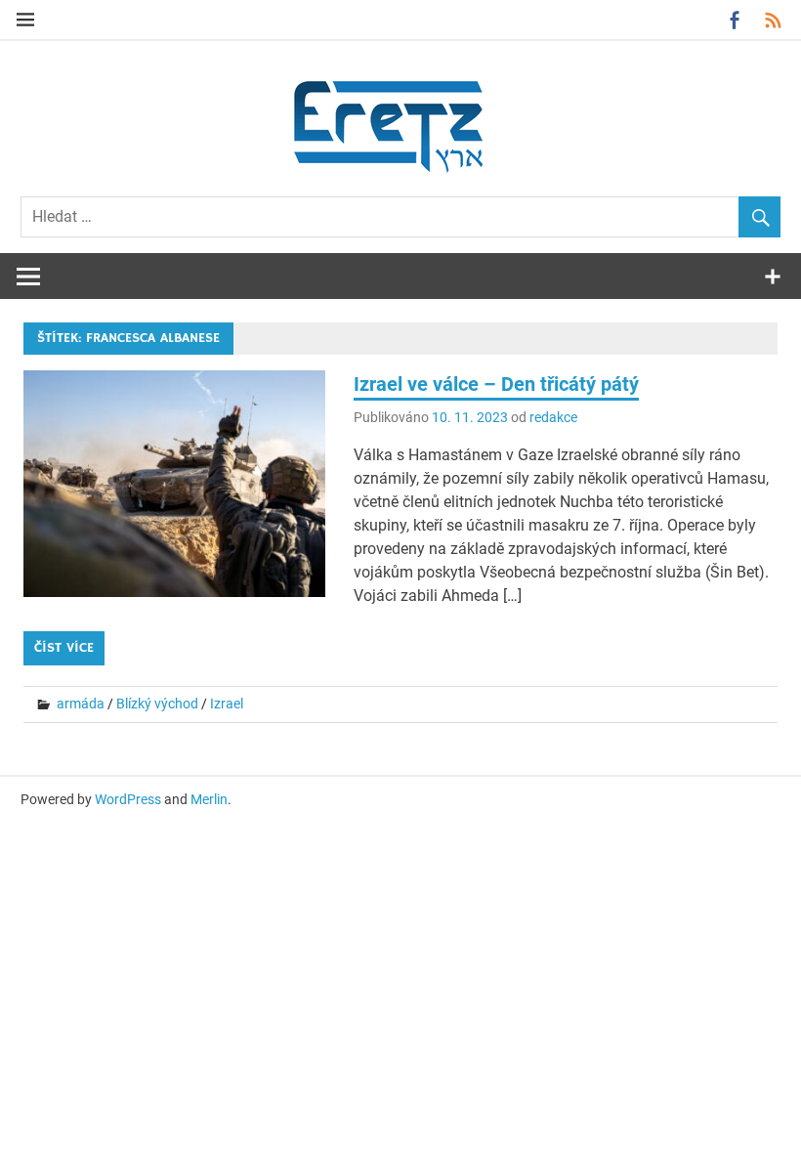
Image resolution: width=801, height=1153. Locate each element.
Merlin (209, 799)
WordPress (128, 799)
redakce (553, 417)
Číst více (64, 648)
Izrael (226, 703)
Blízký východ (157, 703)
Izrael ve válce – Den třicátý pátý (496, 384)
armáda (81, 703)
